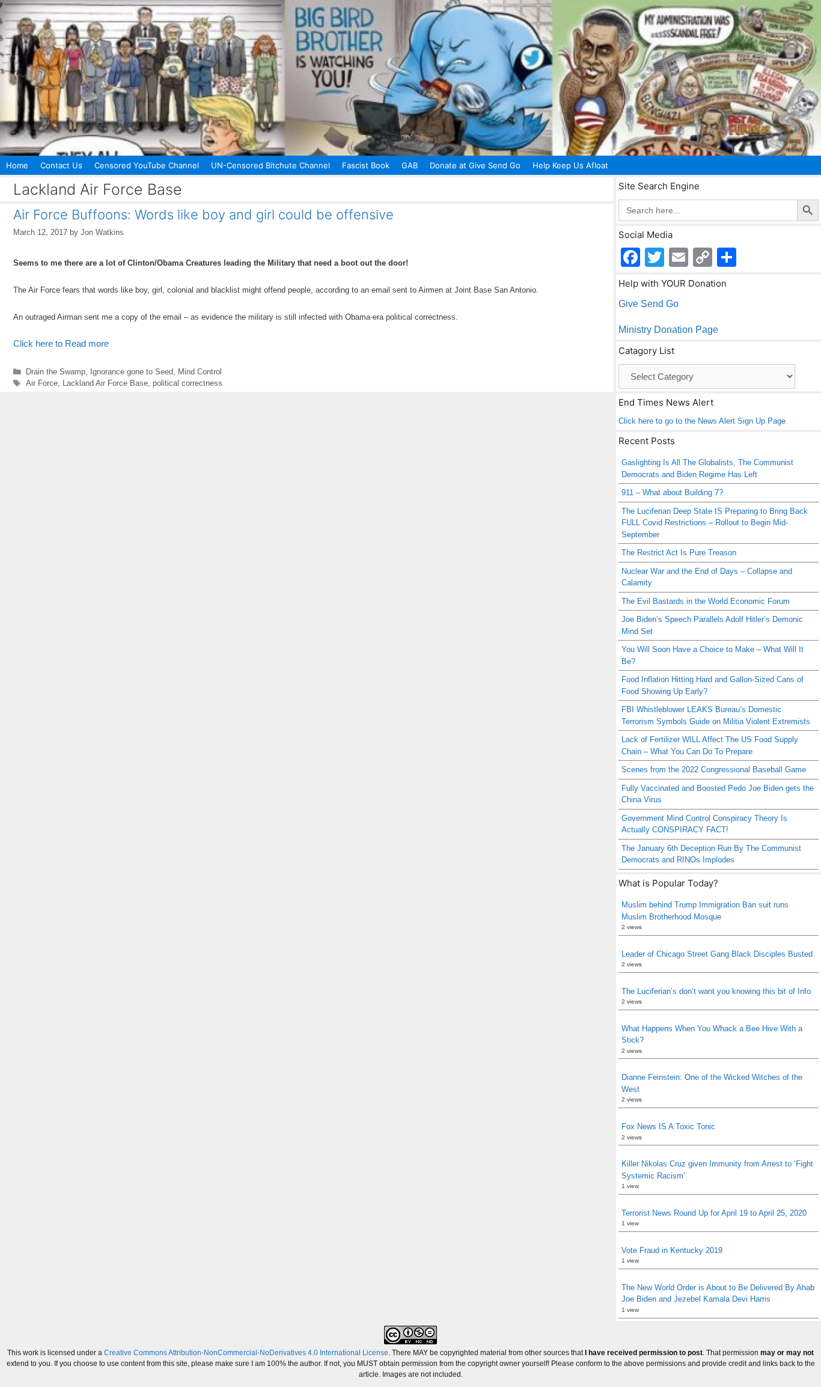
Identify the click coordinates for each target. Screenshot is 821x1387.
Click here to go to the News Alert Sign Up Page (702, 420)
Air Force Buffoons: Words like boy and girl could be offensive (203, 214)
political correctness (187, 383)
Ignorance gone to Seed (131, 371)
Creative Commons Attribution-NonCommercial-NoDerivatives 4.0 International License (246, 1353)
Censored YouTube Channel (146, 165)
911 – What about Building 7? (672, 492)
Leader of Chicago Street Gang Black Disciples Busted (717, 954)
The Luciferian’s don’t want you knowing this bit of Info (716, 991)
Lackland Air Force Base (105, 383)
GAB (409, 165)
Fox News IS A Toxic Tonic (668, 1126)
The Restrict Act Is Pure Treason (678, 552)
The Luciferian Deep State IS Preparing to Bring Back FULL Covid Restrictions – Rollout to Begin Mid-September (714, 523)
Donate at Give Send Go (475, 165)
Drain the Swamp (55, 371)
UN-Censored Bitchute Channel (270, 165)
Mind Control (200, 371)
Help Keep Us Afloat (570, 165)
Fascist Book (365, 165)
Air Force (42, 383)
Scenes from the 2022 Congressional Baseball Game (713, 769)
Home (17, 165)
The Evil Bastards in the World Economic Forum (705, 601)
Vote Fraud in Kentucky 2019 (671, 1250)
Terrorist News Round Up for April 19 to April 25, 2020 (714, 1213)
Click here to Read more (61, 343)
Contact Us (61, 165)
